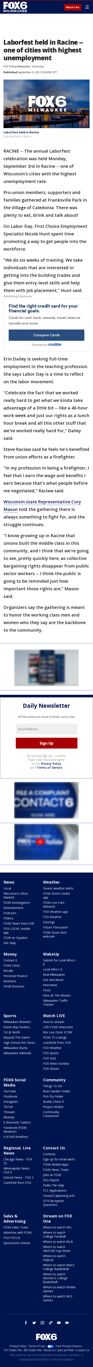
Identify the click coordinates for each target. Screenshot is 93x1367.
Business (9, 981)
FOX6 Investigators (16, 902)
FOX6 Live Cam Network (53, 904)
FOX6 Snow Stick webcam (55, 934)
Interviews (50, 985)
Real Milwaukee (54, 974)
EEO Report (51, 1180)
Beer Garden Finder (56, 1091)
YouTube (9, 1091)
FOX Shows (51, 1069)
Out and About (53, 980)
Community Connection (51, 1114)
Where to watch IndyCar (54, 1258)
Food (46, 990)
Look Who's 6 (52, 969)
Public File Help (53, 1185)
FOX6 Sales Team (15, 1227)
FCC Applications (54, 1190)
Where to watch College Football (54, 1234)
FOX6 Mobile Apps (56, 1164)
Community (54, 1079)
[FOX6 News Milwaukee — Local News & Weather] (16, 7)
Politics (8, 918)
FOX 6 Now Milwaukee (16, 66)
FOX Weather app (55, 912)
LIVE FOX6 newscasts (58, 1027)
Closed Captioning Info (59, 1196)
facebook (25, 1322)
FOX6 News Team (56, 1170)
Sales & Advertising (14, 1218)
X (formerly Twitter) (17, 1122)
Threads (9, 1112)
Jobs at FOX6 (52, 1175)
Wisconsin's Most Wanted (15, 895)
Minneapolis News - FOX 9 (17, 1170)
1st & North (11, 1032)
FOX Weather (52, 917)
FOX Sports (51, 1053)
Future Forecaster (55, 927)
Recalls (8, 971)
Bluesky (8, 1117)
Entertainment (13, 908)
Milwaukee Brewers (17, 1022)
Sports (9, 1015)
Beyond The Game (16, 1037)
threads (50, 1322)
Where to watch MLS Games (57, 1298)
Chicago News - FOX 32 (17, 1161)
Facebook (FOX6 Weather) (15, 1130)
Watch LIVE (54, 1015)
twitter (34, 1322)
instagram (42, 1322)
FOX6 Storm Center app (56, 895)
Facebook (10, 1096)
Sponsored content (16, 1243)
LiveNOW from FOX (57, 1043)
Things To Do (52, 1086)
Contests (49, 1154)
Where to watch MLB (58, 1242)
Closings (49, 922)
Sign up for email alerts (59, 1159)
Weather (51, 882)
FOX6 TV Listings (55, 1037)
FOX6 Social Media (14, 1082)
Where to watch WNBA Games (59, 1289)
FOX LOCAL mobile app (16, 931)
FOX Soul (49, 1058)
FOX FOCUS (11, 1238)
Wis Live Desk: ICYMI (57, 1032)
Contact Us (54, 1147)
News (8, 882)
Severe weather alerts (58, 888)
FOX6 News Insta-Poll (18, 923)
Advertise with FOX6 (17, 1232)
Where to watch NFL (57, 1227)
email (67, 1322)
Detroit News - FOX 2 (18, 1177)
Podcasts (9, 913)
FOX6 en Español (15, 938)
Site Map (9, 943)
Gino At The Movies (57, 995)
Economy (38, 66)
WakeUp (51, 954)
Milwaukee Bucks (15, 1048)
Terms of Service (49, 767)
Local (7, 888)
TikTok (8, 1107)
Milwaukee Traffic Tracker (55, 1002)
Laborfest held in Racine (21, 132)
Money (10, 954)
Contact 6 (10, 960)
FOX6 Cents (11, 965)
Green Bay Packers (16, 1027)
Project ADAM (53, 1107)
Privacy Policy (51, 764)
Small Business (13, 986)
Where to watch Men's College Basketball (59, 1267)
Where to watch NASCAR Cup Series (57, 1249)
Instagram (10, 1101)
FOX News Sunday (56, 1063)
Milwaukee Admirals (17, 1053)
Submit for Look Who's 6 (59, 962)
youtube (58, 1322)
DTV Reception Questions (53, 1203)
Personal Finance (15, 976)
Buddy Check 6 (53, 1101)
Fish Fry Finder (53, 1096)
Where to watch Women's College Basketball (55, 1278)
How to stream (53, 1022)
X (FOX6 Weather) (15, 1137)
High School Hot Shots (19, 1043)
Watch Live (72, 7)
